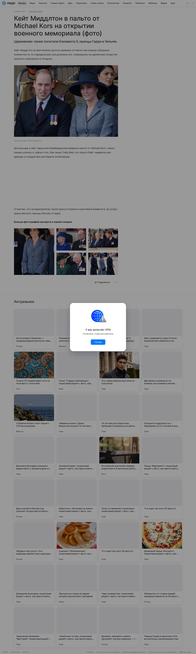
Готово (98, 342)
